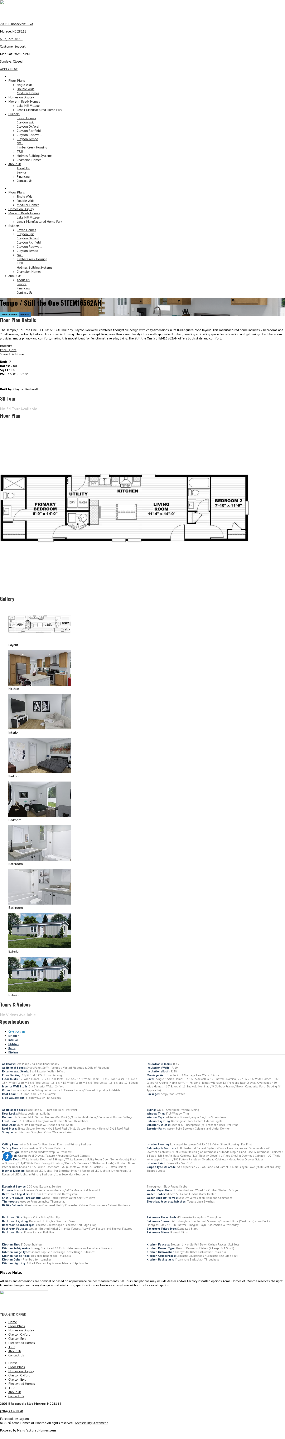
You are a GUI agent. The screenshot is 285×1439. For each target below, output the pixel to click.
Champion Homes (29, 160)
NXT (20, 143)
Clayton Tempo (27, 139)
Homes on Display (21, 97)
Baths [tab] (11, 1048)
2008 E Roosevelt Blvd (16, 24)
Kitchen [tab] (13, 1052)
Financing (23, 176)
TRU (20, 151)
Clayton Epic (25, 122)
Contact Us (24, 180)
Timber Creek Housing (32, 147)
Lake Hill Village (28, 105)
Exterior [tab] (13, 1036)
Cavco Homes (26, 118)
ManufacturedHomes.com (36, 1430)
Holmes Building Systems (34, 155)
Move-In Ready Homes (24, 101)
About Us (14, 164)
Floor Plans (16, 80)
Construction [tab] (16, 1031)
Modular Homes (28, 93)
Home (12, 1322)
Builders (14, 114)
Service (21, 172)
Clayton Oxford (28, 126)
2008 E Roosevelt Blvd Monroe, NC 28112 (30, 1403)
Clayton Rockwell (29, 135)
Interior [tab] (13, 1040)
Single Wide (25, 85)
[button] (142, 354)
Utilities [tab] (13, 1044)
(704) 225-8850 (11, 39)
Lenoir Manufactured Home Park (39, 110)
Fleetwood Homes (21, 1343)
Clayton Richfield (29, 130)
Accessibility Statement (91, 1423)
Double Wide (25, 89)
